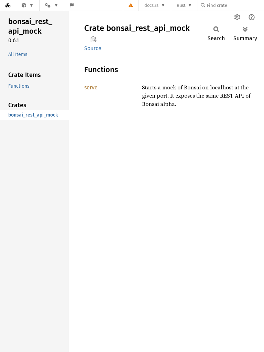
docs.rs (151, 5)
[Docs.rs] (8, 5)
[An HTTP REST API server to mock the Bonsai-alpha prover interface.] (27, 5)
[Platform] (52, 5)
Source (92, 48)
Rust (181, 5)
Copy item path (93, 39)
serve (91, 87)
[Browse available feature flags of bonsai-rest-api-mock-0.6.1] (71, 5)
